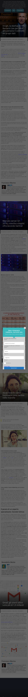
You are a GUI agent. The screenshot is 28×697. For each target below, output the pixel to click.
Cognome (6, 353)
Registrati (14, 368)
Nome (5, 347)
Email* (5, 339)
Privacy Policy (7, 366)
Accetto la (8, 363)
